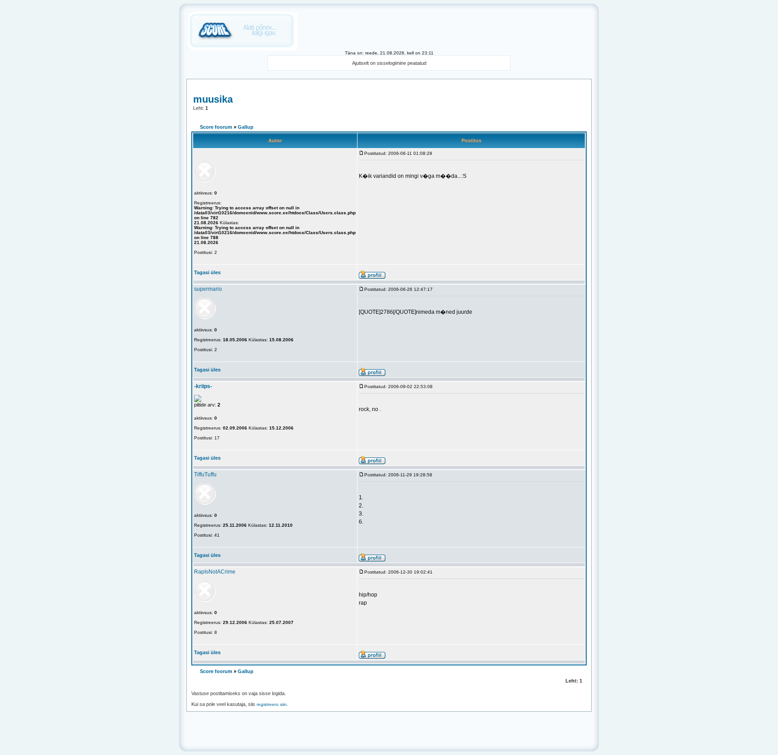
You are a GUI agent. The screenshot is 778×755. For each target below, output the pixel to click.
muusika (213, 99)
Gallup (245, 127)
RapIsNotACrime (214, 572)
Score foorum (216, 127)
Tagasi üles (207, 272)
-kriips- (203, 386)
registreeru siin (272, 704)
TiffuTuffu (205, 474)
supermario (208, 289)
